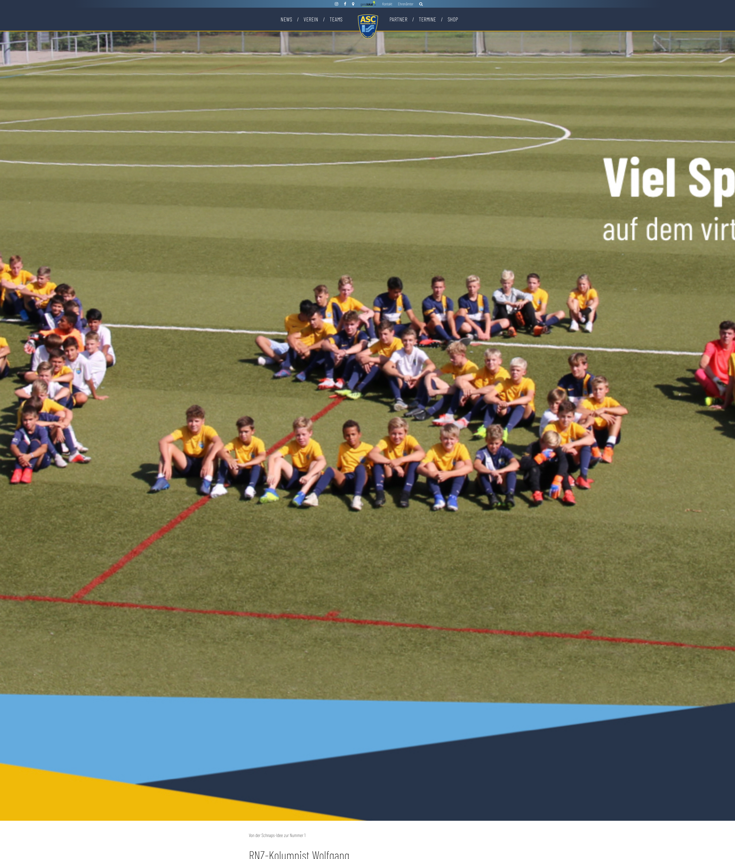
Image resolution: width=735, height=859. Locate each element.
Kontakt (387, 3)
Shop (453, 19)
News (286, 19)
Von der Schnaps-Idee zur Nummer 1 (277, 835)
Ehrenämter (405, 3)
